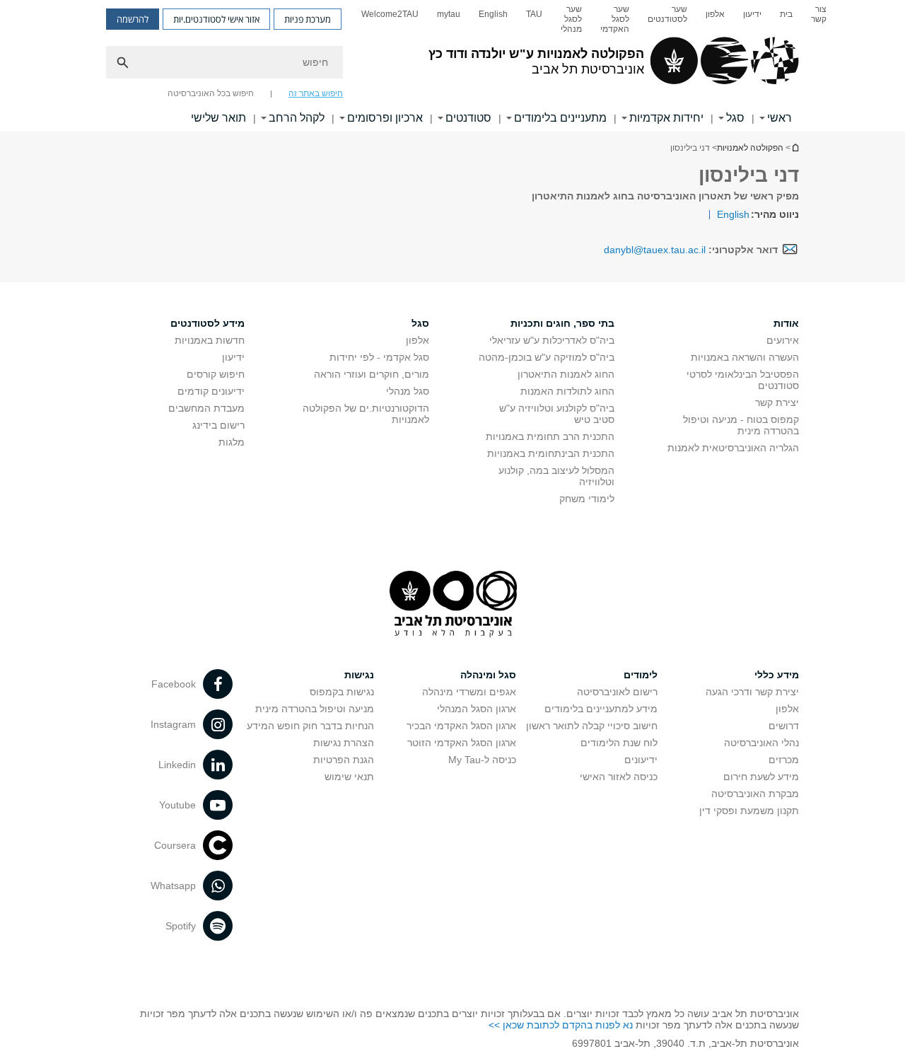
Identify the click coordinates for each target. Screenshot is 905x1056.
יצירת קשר (777, 402)
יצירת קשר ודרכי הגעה (752, 691)
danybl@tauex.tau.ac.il (655, 249)
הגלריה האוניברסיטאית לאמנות (733, 447)
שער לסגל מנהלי (571, 19)
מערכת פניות (307, 19)
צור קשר (819, 14)
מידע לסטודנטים (207, 323)
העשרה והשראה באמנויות (745, 357)
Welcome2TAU (390, 14)
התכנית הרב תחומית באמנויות (550, 436)
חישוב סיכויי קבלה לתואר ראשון (592, 725)
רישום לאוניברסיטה (617, 691)
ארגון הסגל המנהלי (476, 708)
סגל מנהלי (407, 391)
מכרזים (784, 759)
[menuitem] (819, 19)
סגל (735, 118)
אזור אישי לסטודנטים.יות (216, 19)
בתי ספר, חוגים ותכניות (562, 323)
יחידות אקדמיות (666, 118)
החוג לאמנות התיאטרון (566, 374)
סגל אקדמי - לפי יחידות (379, 357)
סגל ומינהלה (488, 674)
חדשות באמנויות (210, 340)
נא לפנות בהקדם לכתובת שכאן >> (561, 1025)
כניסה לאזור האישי (619, 776)
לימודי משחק (586, 498)
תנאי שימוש (349, 776)
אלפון (715, 14)
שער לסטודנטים (667, 14)
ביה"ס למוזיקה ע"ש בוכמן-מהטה (546, 357)
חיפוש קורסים (216, 374)
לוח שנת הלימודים (619, 742)
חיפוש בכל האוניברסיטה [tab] (211, 93)
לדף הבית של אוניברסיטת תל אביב (795, 147)
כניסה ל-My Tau (482, 759)
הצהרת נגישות (343, 742)
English (493, 14)
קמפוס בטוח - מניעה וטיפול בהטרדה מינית (741, 425)
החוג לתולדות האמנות (567, 391)
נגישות (359, 674)
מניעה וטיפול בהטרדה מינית (314, 708)
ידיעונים (641, 759)
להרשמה (132, 19)
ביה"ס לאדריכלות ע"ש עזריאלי (551, 340)
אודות (786, 323)
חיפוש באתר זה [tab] (315, 93)
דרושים (784, 725)
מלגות (231, 442)
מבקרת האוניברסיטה (755, 793)
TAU (534, 14)
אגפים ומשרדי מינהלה (469, 691)
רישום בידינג (218, 425)
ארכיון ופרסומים (385, 118)
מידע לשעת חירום (761, 776)
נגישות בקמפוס (342, 691)
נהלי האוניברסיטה (761, 742)
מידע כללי (776, 674)
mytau (448, 14)
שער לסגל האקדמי (614, 19)
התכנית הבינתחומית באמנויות (550, 453)
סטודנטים (468, 118)
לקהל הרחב (297, 118)
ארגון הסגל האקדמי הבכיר (461, 725)
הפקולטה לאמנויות (750, 148)
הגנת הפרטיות (343, 759)
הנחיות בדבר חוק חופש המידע (310, 725)
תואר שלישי (218, 118)
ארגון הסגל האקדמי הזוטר (461, 742)
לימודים (641, 674)
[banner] (452, 66)
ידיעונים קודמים (211, 391)
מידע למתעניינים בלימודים (601, 708)
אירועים (782, 340)
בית (786, 14)
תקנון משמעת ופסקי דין (749, 810)
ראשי (779, 118)
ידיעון (752, 14)
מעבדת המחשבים (206, 408)
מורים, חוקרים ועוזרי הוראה (371, 374)
